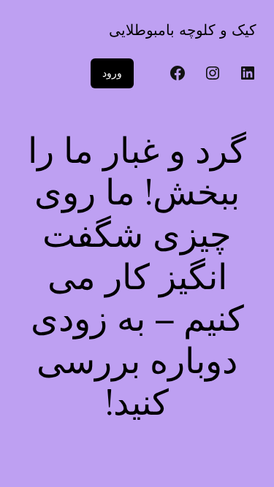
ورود (112, 72)
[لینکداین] (247, 73)
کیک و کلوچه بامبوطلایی (182, 30)
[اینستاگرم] (212, 73)
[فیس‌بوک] (177, 73)
